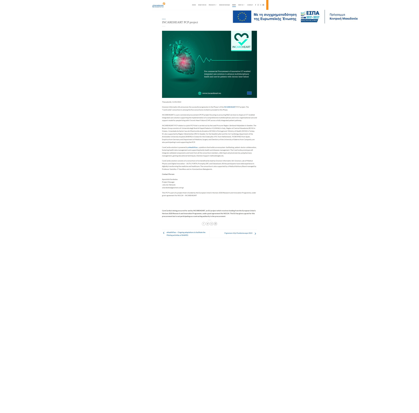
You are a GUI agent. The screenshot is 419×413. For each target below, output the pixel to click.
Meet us (240, 5)
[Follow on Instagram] (258, 5)
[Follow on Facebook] (255, 5)
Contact (250, 5)
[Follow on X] (260, 5)
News (234, 5)
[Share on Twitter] (207, 224)
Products (212, 5)
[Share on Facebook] (203, 224)
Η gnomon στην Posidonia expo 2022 (238, 233)
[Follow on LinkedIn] (263, 5)
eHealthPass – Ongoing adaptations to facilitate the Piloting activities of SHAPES (186, 233)
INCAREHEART (230, 107)
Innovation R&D (224, 5)
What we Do (202, 5)
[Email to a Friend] (211, 224)
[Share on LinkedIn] (215, 224)
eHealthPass (193, 147)
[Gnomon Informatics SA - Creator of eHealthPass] (163, 5)
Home (194, 5)
